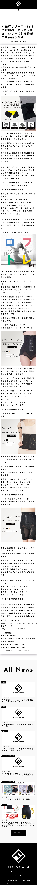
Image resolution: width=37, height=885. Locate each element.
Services (20, 871)
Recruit (14, 876)
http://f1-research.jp (17, 650)
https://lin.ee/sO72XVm (14, 629)
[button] (18, 10)
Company (30, 871)
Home (6, 871)
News (13, 871)
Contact (22, 876)
